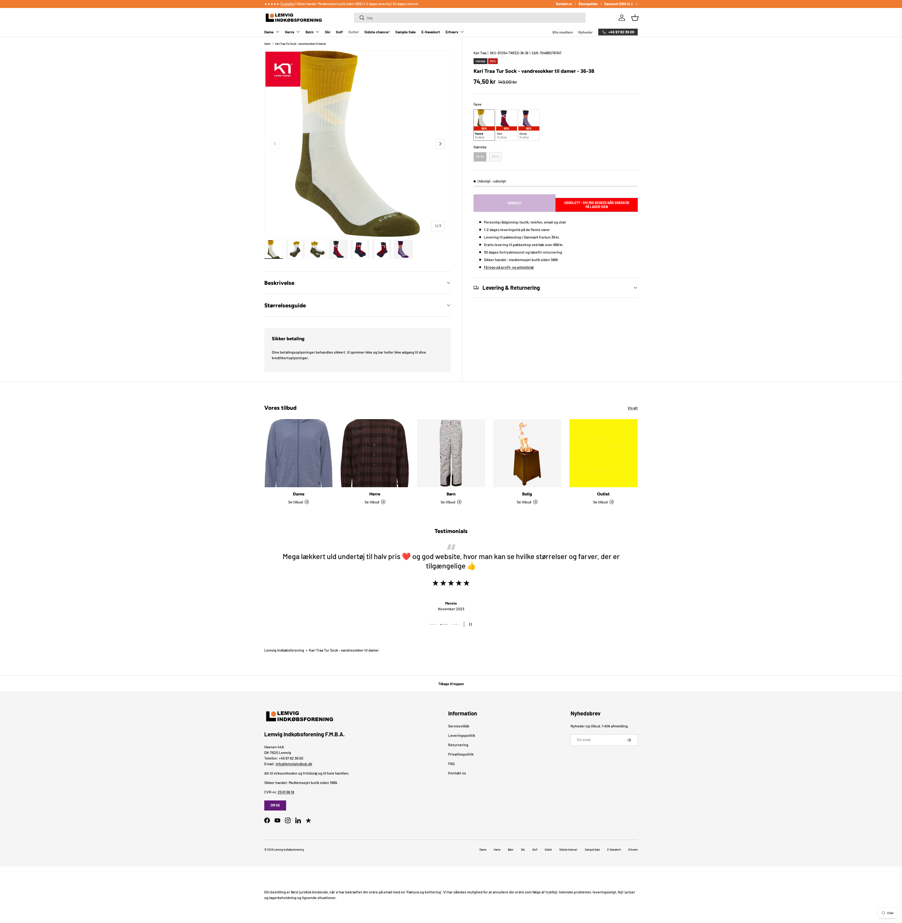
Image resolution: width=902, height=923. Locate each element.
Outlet (353, 32)
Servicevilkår (459, 726)
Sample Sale (405, 32)
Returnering (458, 744)
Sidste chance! (377, 32)
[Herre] (375, 453)
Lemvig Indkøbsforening (284, 650)
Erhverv (452, 32)
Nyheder (585, 32)
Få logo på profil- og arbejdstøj (509, 267)
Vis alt (633, 408)
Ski (327, 32)
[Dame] (298, 453)
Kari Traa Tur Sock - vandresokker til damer (300, 43)
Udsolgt (515, 203)
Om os (275, 805)
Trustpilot (287, 4)
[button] (635, 17)
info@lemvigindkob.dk (294, 763)
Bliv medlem (562, 32)
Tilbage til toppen (451, 684)
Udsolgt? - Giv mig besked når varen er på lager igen (596, 205)
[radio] (484, 125)
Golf (339, 32)
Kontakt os (564, 4)
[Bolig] (527, 453)
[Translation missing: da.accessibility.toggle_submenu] (277, 32)
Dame (269, 32)
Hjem (267, 43)
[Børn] (451, 453)
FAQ (451, 763)
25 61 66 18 (286, 792)
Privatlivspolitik (461, 754)
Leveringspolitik (461, 735)
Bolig (527, 494)
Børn (310, 32)
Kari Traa (480, 53)
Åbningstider (588, 4)
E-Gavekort (430, 32)
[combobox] (469, 18)
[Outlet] (603, 453)
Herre (289, 32)
